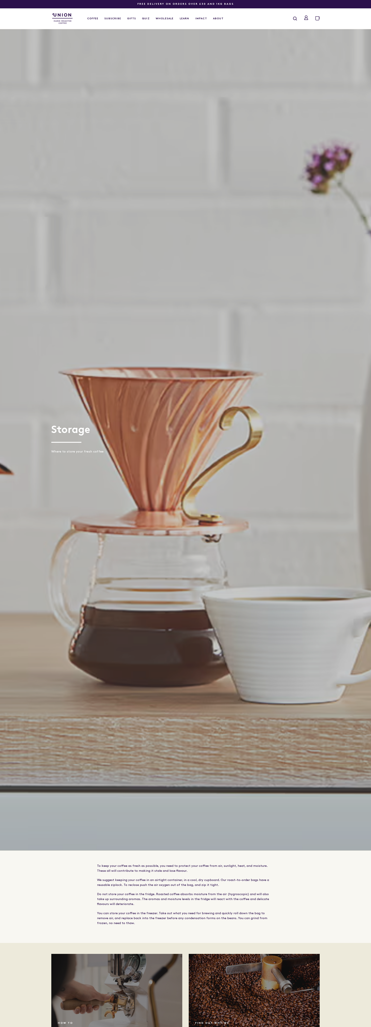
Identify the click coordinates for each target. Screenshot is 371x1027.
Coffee (92, 18)
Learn (184, 18)
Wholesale (165, 18)
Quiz (146, 18)
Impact (201, 18)
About (218, 18)
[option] (185, 439)
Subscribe (112, 18)
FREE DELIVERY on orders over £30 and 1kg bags (185, 4)
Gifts (131, 18)
